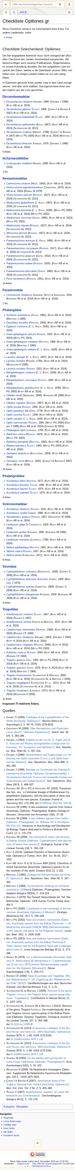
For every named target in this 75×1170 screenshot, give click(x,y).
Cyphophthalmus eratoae (20, 586)
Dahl (28, 660)
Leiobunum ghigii (15, 524)
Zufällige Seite (9, 1125)
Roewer (38, 195)
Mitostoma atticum (16, 233)
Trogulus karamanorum (19, 675)
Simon (36, 217)
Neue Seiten (9, 1128)
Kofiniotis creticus (16, 652)
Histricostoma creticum (19, 195)
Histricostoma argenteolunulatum (24, 187)
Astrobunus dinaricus (18, 509)
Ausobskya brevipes (17, 485)
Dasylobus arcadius (17, 322)
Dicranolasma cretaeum (19, 101)
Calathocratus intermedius (20, 629)
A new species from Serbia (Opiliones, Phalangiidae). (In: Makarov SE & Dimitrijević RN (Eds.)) (37, 822)
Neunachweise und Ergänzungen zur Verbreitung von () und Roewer (39, 758)
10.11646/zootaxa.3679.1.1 (25, 1039)
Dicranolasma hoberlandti (20, 117)
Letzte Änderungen (12, 1121)
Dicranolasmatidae (16, 96)
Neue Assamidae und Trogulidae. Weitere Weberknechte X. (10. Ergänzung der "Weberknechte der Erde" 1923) (38, 980)
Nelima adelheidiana (17, 547)
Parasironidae (12, 290)
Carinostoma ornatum (18, 183)
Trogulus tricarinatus (17, 690)
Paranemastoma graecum (20, 256)
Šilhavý (35, 109)
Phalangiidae (12, 310)
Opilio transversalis (17, 422)
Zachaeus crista (15, 461)
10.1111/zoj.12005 (20, 1024)
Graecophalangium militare (21, 349)
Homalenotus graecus (18, 517)
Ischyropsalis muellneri (19, 163)
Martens (43, 341)
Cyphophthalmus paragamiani (22, 594)
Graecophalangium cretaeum (22, 341)
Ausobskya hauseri (17, 489)
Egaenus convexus (17, 326)
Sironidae (9, 566)
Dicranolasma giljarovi (18, 109)
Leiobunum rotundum (18, 539)
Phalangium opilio (16, 430)
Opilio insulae (13, 407)
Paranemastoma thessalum (21, 271)
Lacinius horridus (15, 361)
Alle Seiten (8, 1132)
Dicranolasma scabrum (19, 132)
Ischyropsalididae (15, 158)
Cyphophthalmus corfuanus (21, 571)
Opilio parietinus (15, 411)
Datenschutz (23, 1163)
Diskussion (14, 12)
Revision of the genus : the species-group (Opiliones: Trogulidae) (39, 995)
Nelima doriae (14, 555)
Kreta (9, 37)
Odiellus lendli (14, 395)
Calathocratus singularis (19, 644)
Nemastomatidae (14, 178)
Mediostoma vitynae (17, 225)
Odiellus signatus (16, 403)
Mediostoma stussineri (19, 217)
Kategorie (9, 1106)
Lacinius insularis (16, 368)
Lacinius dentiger (15, 357)
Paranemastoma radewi (19, 263)
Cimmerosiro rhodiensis (19, 295)
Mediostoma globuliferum (20, 202)
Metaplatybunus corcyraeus (21, 380)
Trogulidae (10, 609)
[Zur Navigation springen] (5, 4)
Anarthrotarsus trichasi (19, 622)
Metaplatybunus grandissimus (23, 388)
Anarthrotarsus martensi (19, 614)
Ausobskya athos (16, 481)
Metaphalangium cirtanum (20, 372)
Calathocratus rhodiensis (20, 637)
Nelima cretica (14, 551)
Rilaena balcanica (16, 445)
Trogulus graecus (15, 660)
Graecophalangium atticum (21, 334)
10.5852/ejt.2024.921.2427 (54, 803)
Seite (6, 12)
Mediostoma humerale (18, 210)
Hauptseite (8, 1118)
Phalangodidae (13, 476)
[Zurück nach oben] (37, 1143)
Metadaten (22, 1106)
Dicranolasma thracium (19, 143)
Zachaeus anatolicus (17, 453)
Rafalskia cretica (15, 434)
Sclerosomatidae (14, 504)
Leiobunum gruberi (16, 532)
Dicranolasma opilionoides (20, 124)
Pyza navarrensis (16, 278)
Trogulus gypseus (16, 667)
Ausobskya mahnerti (17, 492)
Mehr (22, 12)
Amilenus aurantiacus (18, 315)
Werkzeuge (69, 12)
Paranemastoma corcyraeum (22, 248)
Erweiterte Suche (11, 1135)
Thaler (33, 485)
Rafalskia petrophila (17, 441)
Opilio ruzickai (14, 414)
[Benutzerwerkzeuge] (69, 4)
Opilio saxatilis (14, 418)
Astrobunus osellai (16, 513)
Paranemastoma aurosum (20, 240)
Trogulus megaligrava (18, 683)
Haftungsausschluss (41, 1166)
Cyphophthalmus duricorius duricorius (27, 579)
